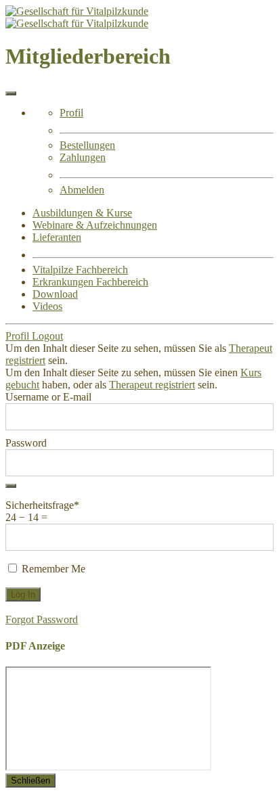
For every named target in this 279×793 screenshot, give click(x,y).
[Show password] (10, 486)
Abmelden (82, 190)
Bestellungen (87, 145)
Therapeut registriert (152, 384)
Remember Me (52, 568)
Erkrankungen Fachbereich (90, 282)
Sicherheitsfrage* (42, 505)
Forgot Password (41, 619)
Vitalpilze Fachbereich (80, 269)
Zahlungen (83, 157)
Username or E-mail (48, 397)
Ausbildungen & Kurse (82, 213)
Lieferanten (57, 237)
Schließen (30, 780)
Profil (71, 112)
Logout (47, 336)
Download (55, 294)
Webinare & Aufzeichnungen (95, 225)
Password (26, 443)
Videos (47, 306)
